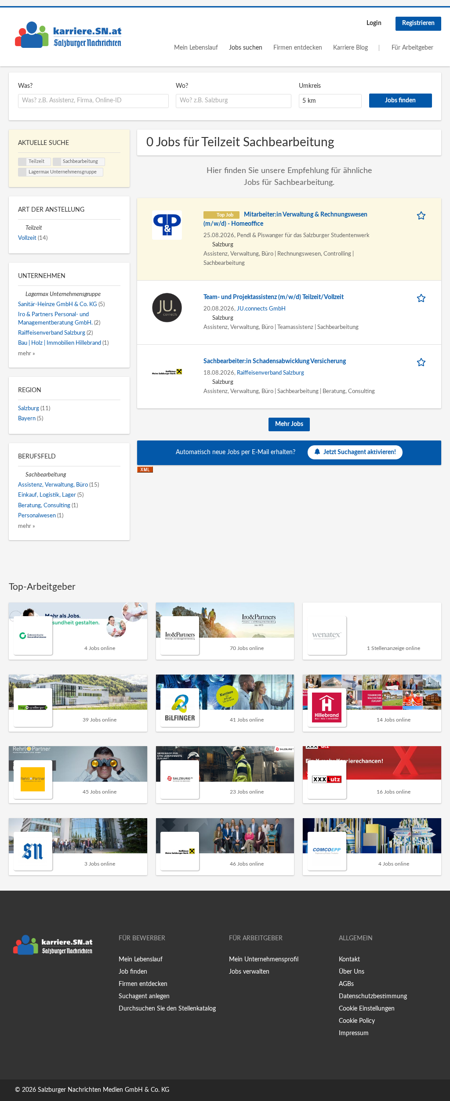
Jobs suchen (245, 48)
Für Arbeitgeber (412, 48)
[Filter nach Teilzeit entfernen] (21, 228)
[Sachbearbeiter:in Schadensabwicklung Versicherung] (167, 371)
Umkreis (310, 86)
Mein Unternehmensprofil (263, 960)
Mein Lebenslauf (196, 48)
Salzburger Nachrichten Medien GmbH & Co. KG (103, 1090)
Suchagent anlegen (144, 996)
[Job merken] (423, 215)
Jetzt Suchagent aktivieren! (359, 452)
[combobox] (93, 101)
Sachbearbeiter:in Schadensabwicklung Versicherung (274, 361)
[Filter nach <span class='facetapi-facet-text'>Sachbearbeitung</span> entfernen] (57, 162)
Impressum (354, 1033)
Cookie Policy (357, 1021)
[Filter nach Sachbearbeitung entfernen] (21, 474)
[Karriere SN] (68, 35)
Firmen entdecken (297, 48)
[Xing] (29, 977)
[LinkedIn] (42, 977)
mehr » (26, 353)
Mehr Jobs (289, 424)
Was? (25, 86)
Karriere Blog (350, 48)
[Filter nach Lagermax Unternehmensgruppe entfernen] (21, 294)
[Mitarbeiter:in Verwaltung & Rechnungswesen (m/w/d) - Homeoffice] (167, 225)
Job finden (133, 972)
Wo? (182, 86)
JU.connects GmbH (261, 308)
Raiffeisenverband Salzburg (270, 372)
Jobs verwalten (249, 972)
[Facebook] (15, 977)
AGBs (346, 984)
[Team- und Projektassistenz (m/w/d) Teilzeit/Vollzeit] (167, 307)
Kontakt (349, 960)
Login (374, 23)
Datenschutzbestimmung (373, 996)
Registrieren (418, 23)
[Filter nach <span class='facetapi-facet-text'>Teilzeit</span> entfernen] (22, 162)
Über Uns (351, 972)
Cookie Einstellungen (367, 1009)
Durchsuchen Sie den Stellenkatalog (167, 1009)
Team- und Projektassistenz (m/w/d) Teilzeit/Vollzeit (273, 297)
